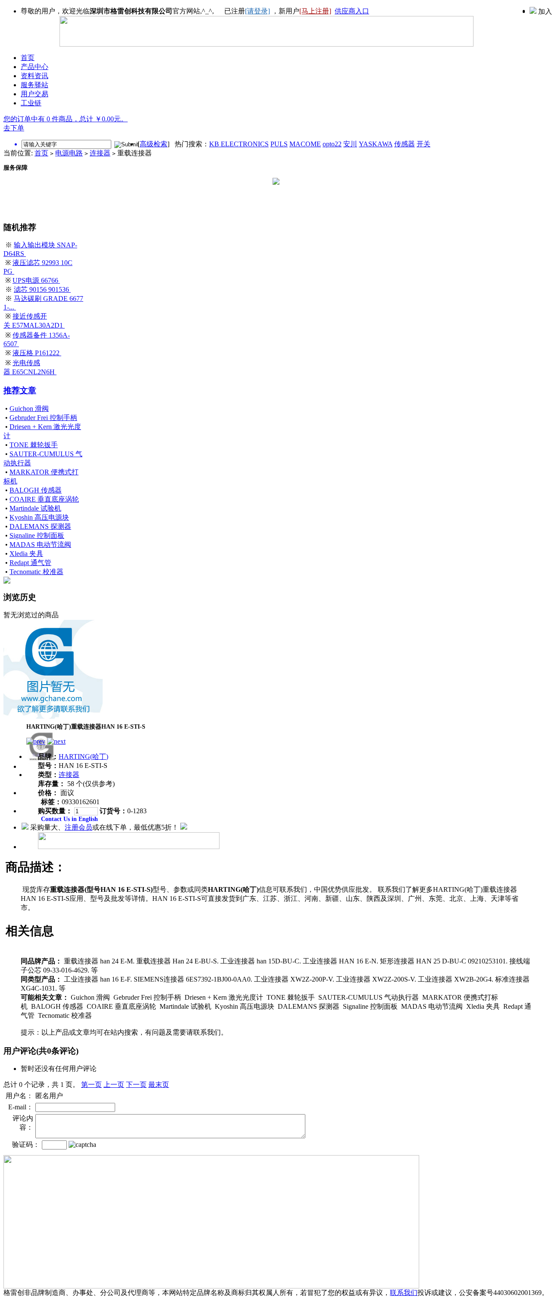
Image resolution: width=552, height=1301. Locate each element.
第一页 (91, 1084)
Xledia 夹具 (26, 553)
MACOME (305, 144)
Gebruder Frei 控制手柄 (43, 417)
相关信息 (30, 931)
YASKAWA (375, 144)
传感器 (404, 144)
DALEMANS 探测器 (40, 526)
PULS (279, 144)
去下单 (13, 128)
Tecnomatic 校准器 (36, 571)
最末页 (158, 1084)
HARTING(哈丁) (83, 756)
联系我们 (403, 1292)
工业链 (31, 103)
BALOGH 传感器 (35, 490)
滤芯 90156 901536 (42, 289)
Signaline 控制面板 (36, 535)
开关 (423, 144)
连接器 (100, 153)
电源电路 (69, 153)
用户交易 (34, 94)
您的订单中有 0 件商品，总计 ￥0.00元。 (65, 119)
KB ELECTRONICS (239, 144)
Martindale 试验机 (35, 508)
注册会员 (78, 827)
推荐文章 (19, 390)
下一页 (136, 1084)
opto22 (332, 144)
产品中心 (34, 66)
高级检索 (153, 144)
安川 (350, 144)
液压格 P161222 (37, 353)
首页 (27, 57)
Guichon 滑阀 (29, 408)
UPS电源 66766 (36, 280)
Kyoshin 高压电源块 (39, 517)
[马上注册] (315, 11)
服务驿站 (34, 84)
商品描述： (36, 867)
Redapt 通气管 (30, 562)
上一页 (114, 1084)
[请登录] (257, 11)
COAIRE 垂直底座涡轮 (44, 499)
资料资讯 (34, 75)
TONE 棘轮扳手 (33, 444)
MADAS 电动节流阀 (40, 544)
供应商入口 (352, 11)
